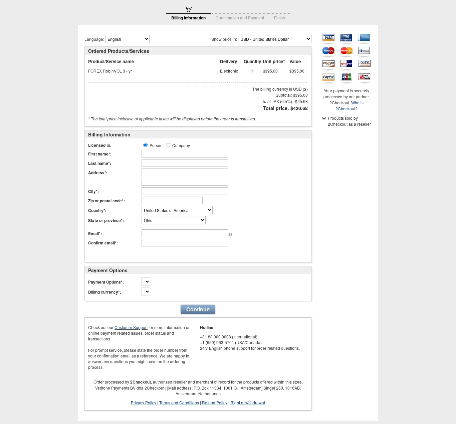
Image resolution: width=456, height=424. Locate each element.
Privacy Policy (143, 402)
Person (156, 145)
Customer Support (131, 327)
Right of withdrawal (247, 402)
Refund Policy (214, 402)
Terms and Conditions (179, 402)
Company (181, 145)
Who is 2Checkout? (349, 105)
